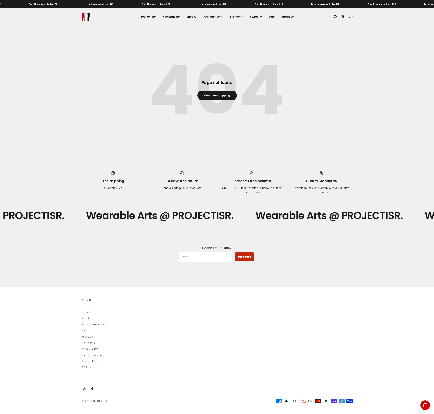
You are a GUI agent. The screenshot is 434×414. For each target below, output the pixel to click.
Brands (235, 16)
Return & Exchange (93, 324)
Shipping (86, 318)
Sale (272, 16)
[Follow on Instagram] (83, 388)
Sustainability (89, 361)
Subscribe (244, 257)
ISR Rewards (88, 367)
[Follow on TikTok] (92, 388)
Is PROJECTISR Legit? (93, 373)
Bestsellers (148, 16)
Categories (212, 16)
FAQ (83, 330)
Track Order (88, 306)
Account (86, 312)
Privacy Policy (89, 349)
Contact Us (88, 343)
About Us (287, 16)
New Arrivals (171, 16)
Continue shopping (217, 95)
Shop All (192, 16)
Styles (254, 16)
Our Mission (251, 188)
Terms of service (91, 355)
